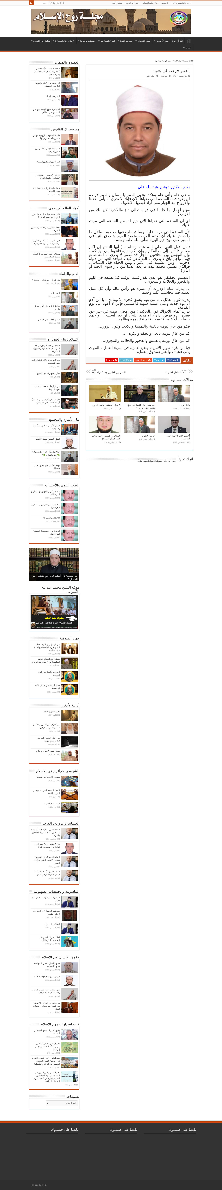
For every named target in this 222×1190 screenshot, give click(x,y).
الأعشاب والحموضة (51, 518)
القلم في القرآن (53, 96)
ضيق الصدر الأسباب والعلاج (48, 751)
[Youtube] (57, 3)
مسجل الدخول (155, 461)
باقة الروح (185, 404)
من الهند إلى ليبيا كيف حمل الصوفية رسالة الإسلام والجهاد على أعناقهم (47, 647)
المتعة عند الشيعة (52, 803)
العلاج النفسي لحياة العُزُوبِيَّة (47, 439)
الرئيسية (165, 3)
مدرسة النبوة (126, 40)
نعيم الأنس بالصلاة (52, 711)
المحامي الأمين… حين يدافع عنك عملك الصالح (106, 437)
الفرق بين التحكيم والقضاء (48, 162)
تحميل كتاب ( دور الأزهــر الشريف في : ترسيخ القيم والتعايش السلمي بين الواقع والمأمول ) (45, 1061)
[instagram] (51, 3)
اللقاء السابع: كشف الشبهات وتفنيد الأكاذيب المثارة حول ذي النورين (46, 860)
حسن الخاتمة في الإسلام (49, 319)
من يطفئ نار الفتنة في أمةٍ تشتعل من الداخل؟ (141, 406)
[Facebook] (61, 3)
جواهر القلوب (148, 435)
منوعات (177, 61)
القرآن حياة (177, 40)
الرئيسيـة (189, 40)
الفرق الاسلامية (107, 40)
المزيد (188, 47)
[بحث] (31, 2)
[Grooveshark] (54, 3)
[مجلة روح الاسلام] (111, 21)
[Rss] (63, 3)
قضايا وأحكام (117, 3)
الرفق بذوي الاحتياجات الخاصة (47, 976)
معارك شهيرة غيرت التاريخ (48, 373)
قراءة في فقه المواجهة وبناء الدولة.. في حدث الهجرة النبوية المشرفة (46, 348)
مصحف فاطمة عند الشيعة (48, 777)
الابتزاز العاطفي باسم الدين (107, 404)
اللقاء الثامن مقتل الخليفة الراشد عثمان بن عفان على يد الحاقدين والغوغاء (45, 832)
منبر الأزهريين (162, 40)
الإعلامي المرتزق (52, 924)
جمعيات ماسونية (87, 40)
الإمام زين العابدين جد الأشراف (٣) (109, 371)
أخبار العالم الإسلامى (150, 3)
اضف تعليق (150, 76)
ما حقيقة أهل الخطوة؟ (176, 371)
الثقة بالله (55, 293)
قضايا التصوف (143, 40)
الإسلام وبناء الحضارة (65, 40)
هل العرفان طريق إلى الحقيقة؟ (46, 280)
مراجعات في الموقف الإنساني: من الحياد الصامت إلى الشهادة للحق (46, 1006)
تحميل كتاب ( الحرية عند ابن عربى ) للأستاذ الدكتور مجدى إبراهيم (47, 1046)
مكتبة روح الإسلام (41, 40)
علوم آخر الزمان (131, 3)
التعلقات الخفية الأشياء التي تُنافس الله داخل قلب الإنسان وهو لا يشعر (47, 71)
